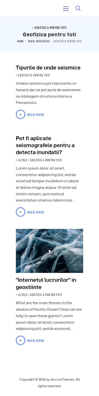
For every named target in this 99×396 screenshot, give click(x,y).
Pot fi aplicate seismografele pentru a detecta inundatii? (45, 145)
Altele (22, 160)
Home (20, 41)
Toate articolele (39, 41)
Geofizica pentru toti (51, 28)
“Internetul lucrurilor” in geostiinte (46, 283)
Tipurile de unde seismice (48, 67)
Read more (35, 115)
